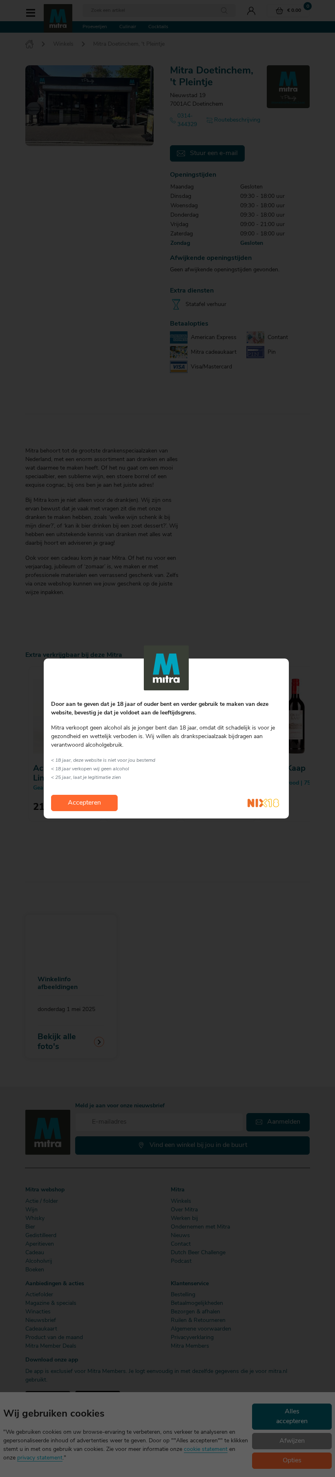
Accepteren (84, 803)
